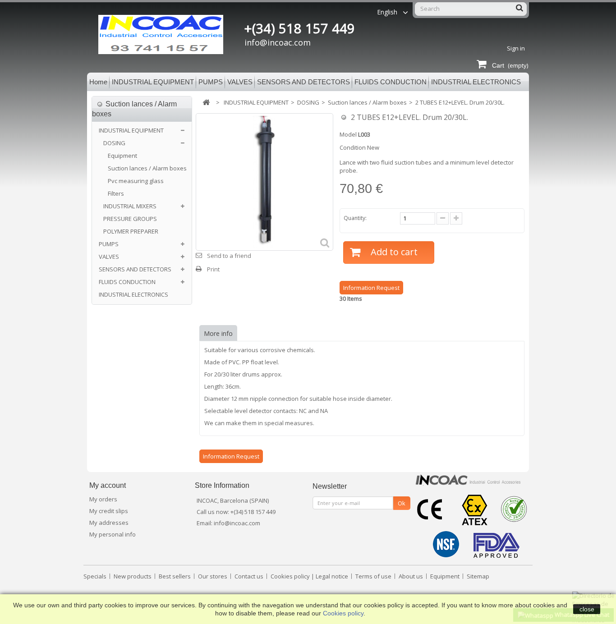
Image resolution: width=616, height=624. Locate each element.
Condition (353, 147)
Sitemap (478, 576)
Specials (95, 576)
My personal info (112, 534)
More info (218, 333)
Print (213, 269)
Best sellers (175, 576)
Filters (116, 193)
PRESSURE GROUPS (130, 219)
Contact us (249, 576)
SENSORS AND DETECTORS (303, 82)
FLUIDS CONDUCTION (390, 82)
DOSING (114, 143)
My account (107, 485)
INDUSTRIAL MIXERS (129, 206)
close (586, 609)
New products (133, 576)
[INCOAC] (169, 34)
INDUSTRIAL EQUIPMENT (153, 82)
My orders (103, 499)
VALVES (240, 82)
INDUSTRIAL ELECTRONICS (476, 82)
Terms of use (374, 576)
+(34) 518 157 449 (299, 28)
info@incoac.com (277, 42)
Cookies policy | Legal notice (310, 576)
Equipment (122, 155)
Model (348, 134)
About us (411, 576)
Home (98, 82)
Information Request (371, 288)
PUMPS (210, 82)
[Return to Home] (206, 102)
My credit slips (108, 511)
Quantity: (355, 218)
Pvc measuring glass (136, 181)
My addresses (109, 522)
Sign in (516, 48)
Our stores (213, 576)
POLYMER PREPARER (130, 231)
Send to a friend (229, 256)
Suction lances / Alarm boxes (147, 168)
